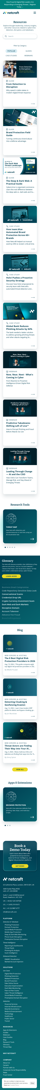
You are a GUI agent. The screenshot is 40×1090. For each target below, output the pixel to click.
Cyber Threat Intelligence (14, 993)
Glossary (6, 1044)
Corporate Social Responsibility (14, 1070)
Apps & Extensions (10, 1030)
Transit (7, 1021)
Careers (6, 1065)
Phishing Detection (12, 976)
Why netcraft (9, 1053)
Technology (9, 1014)
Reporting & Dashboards (14, 946)
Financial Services (11, 1004)
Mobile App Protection (13, 932)
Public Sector (9, 1019)
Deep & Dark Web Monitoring (15, 934)
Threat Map (7, 1047)
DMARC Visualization (12, 959)
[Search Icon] (20, 36)
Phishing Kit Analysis (12, 950)
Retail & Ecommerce (12, 1009)
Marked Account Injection (14, 962)
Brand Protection (11, 981)
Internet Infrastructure (13, 1006)
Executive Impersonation (14, 986)
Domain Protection (12, 927)
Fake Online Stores (11, 983)
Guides (5, 1032)
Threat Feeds (9, 948)
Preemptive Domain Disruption (16, 939)
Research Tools (8, 1042)
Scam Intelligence (11, 953)
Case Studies (7, 1037)
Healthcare (9, 1016)
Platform (7, 918)
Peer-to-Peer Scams (12, 991)
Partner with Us (9, 1068)
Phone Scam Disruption (13, 937)
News (5, 1072)
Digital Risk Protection (13, 974)
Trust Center (7, 1075)
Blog (4, 1040)
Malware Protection (12, 978)
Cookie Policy (14, 1085)
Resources (8, 1027)
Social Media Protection (13, 930)
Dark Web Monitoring (12, 988)
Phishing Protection (12, 925)
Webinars (6, 1035)
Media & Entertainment (13, 1011)
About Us (6, 1063)
